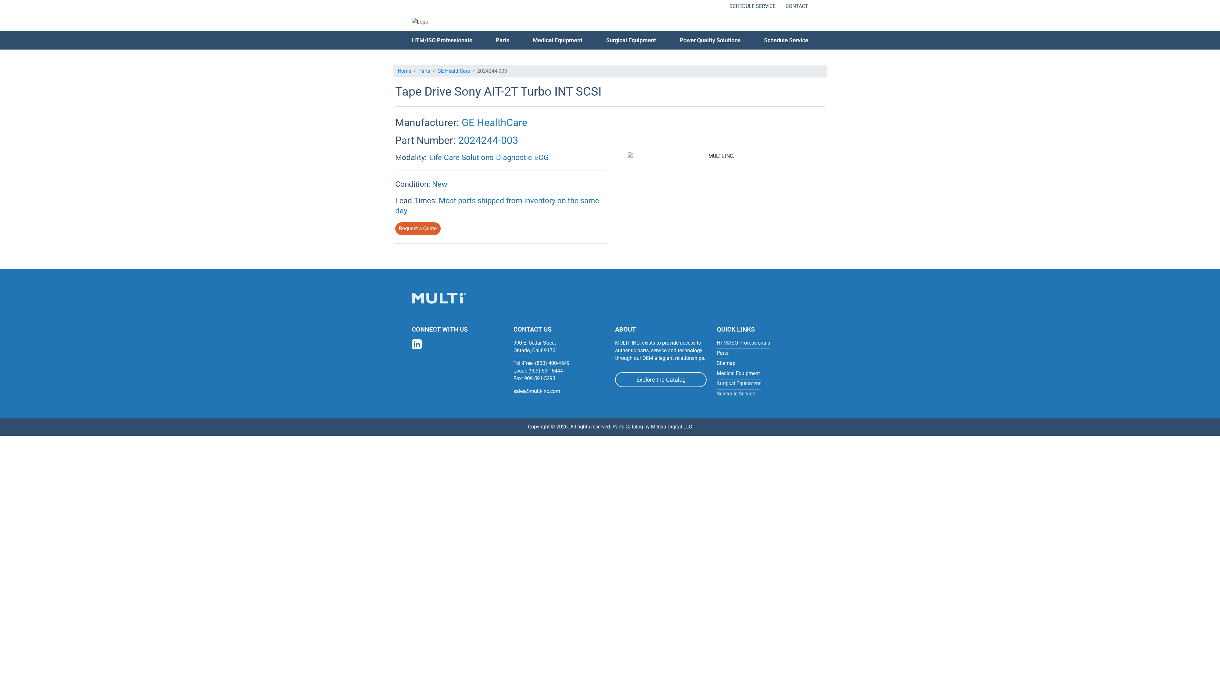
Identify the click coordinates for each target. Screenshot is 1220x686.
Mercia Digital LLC (671, 427)
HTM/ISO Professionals (442, 40)
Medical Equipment (557, 40)
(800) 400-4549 (552, 363)
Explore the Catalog (661, 379)
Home (404, 71)
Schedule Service (752, 6)
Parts (424, 71)
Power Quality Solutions (710, 40)
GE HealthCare (453, 71)
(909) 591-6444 (545, 371)
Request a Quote (418, 228)
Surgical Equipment (631, 40)
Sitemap (726, 363)
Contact (797, 6)
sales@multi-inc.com (536, 391)
